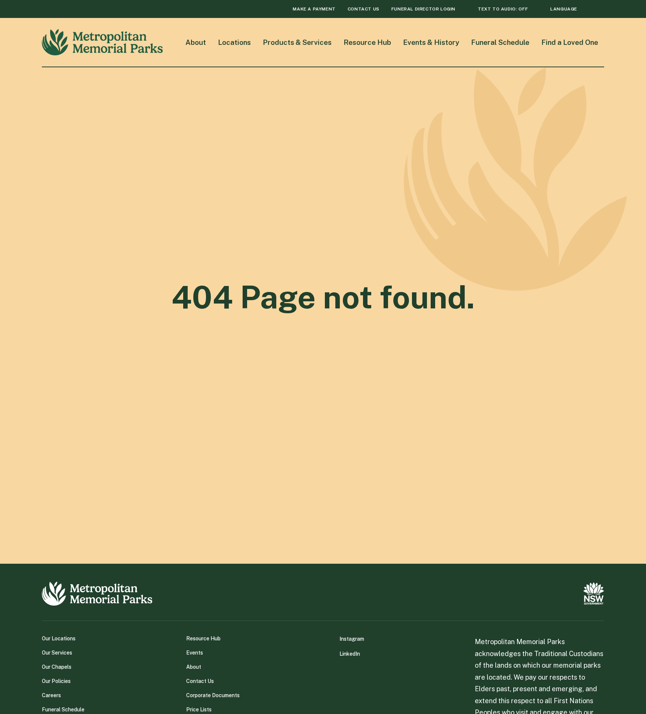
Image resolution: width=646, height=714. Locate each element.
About (195, 42)
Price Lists (199, 709)
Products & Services (297, 42)
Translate (554, 22)
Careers (51, 695)
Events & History (431, 42)
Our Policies (56, 681)
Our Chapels (56, 667)
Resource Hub (367, 42)
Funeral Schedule (500, 42)
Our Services (57, 652)
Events (194, 652)
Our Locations (59, 638)
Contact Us (200, 681)
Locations (234, 42)
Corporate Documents (213, 695)
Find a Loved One (569, 42)
